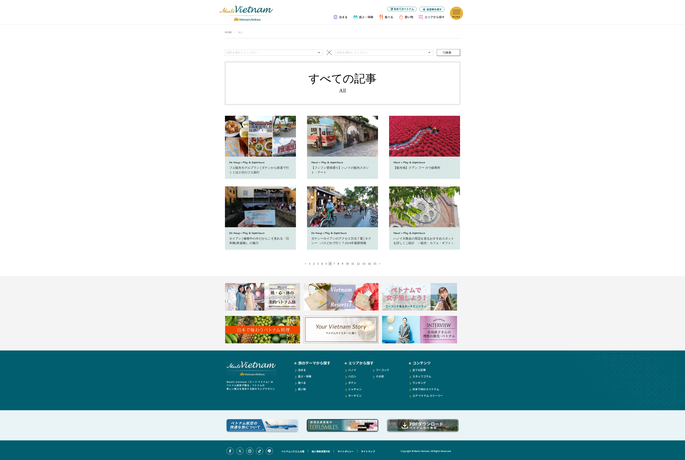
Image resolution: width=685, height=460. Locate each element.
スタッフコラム (421, 376)
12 (358, 263)
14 (369, 263)
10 (347, 263)
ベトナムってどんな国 (292, 451)
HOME (228, 32)
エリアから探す (435, 17)
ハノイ (352, 370)
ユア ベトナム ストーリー (427, 395)
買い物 (409, 17)
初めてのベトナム (404, 9)
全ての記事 (419, 370)
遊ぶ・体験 (366, 17)
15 (374, 263)
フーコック (382, 370)
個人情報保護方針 (321, 451)
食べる (389, 17)
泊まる (343, 17)
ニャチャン (355, 389)
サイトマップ (368, 451)
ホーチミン (355, 395)
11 (352, 263)
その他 (380, 376)
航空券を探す (434, 9)
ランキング (419, 383)
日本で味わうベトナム (425, 389)
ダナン (352, 383)
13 (363, 263)
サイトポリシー (346, 451)
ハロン (352, 376)
